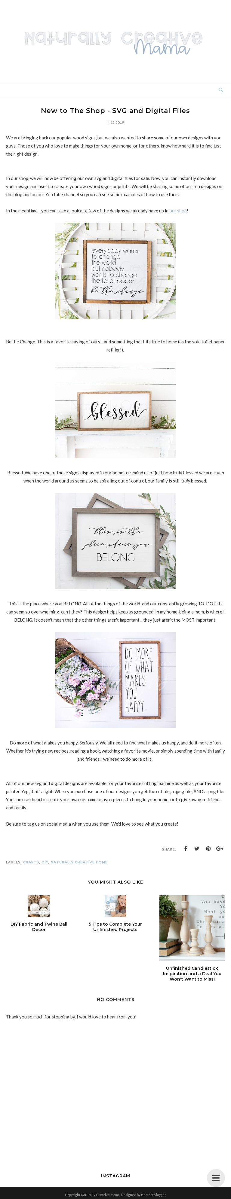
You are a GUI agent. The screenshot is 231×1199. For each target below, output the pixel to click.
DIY (45, 862)
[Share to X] (197, 849)
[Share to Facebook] (185, 849)
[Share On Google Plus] (220, 849)
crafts (31, 862)
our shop (178, 210)
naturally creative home (79, 862)
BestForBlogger (153, 1195)
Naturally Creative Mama (100, 1195)
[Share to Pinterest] (208, 849)
